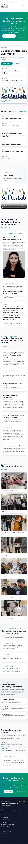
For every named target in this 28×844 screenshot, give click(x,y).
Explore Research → (6, 227)
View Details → (23, 111)
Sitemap (3, 835)
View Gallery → (5, 469)
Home (11, 1)
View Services (19, 791)
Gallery (17, 3)
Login (24, 5)
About (16, 1)
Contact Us (21, 36)
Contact (11, 10)
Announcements (13, 7)
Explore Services (7, 63)
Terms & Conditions (6, 831)
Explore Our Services (9, 36)
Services (11, 3)
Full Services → (5, 346)
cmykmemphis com (7, 245)
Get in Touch (8, 791)
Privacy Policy (4, 833)
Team (11, 5)
